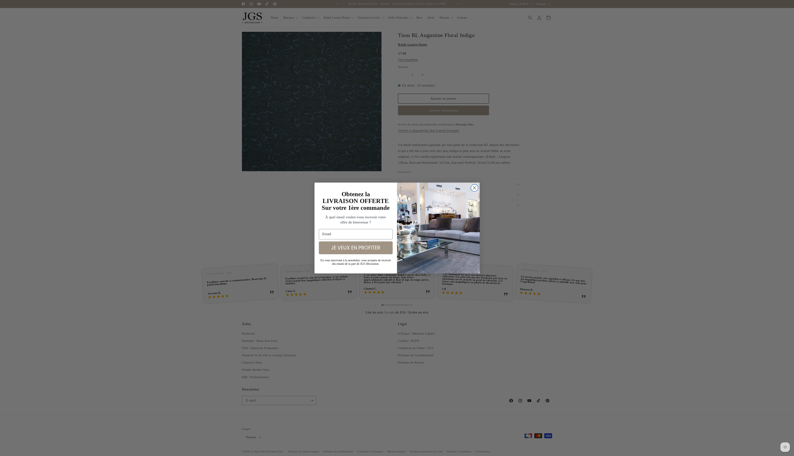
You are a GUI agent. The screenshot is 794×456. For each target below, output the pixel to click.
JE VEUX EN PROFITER (355, 247)
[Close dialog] (474, 187)
